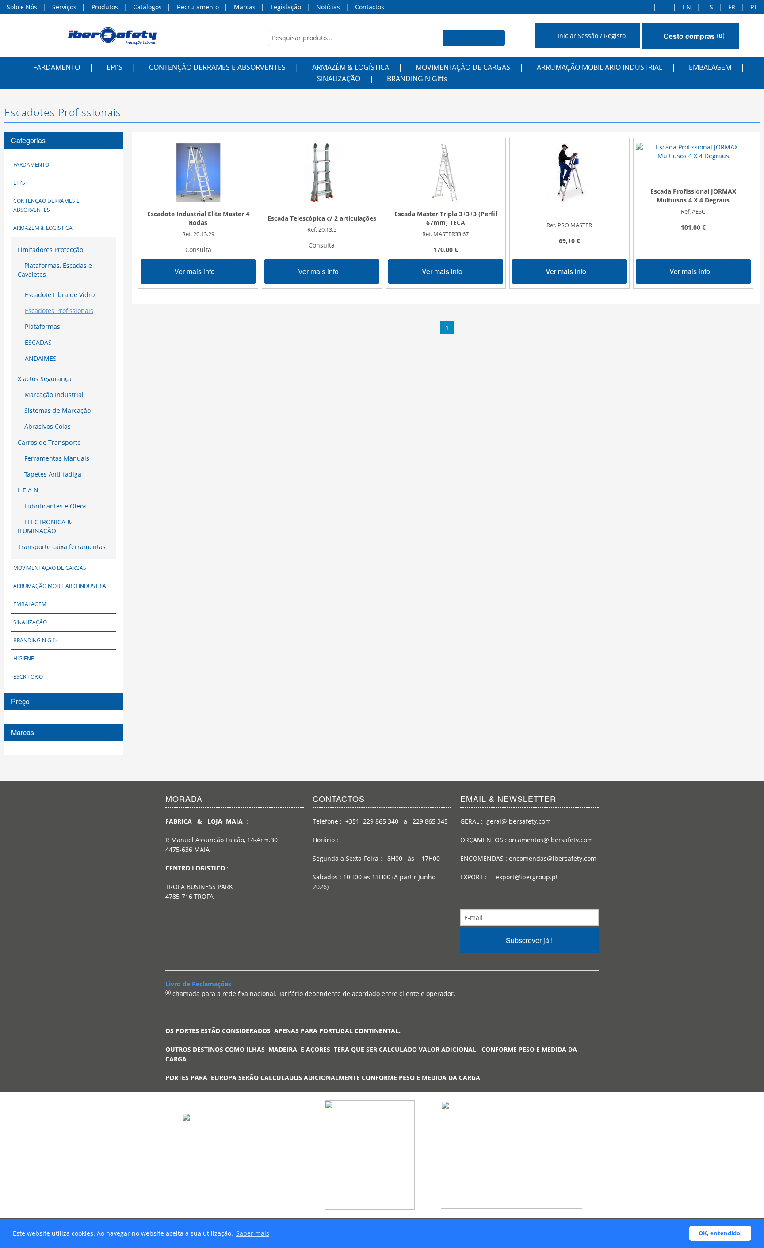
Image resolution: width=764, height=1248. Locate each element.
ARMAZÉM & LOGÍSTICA (350, 67)
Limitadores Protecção (50, 249)
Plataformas (42, 326)
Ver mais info (195, 271)
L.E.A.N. (29, 490)
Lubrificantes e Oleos (55, 506)
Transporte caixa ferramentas (62, 546)
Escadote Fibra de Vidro (60, 294)
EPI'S (114, 67)
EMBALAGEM (710, 67)
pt (753, 7)
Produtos (105, 7)
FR (731, 7)
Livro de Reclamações (198, 984)
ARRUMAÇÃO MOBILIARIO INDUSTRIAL (599, 67)
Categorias (28, 140)
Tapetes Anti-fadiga (52, 474)
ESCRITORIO (28, 676)
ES (709, 7)
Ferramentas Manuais (56, 458)
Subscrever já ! (529, 940)
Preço (20, 701)
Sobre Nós (22, 7)
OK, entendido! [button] (720, 1233)
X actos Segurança (45, 378)
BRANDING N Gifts (417, 78)
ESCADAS (38, 342)
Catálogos (147, 7)
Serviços (64, 7)
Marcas (245, 7)
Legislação (286, 7)
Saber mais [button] (252, 1233)
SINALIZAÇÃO (338, 78)
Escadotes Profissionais (59, 310)
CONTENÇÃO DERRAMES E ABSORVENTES (217, 67)
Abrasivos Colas (47, 426)
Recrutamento (198, 7)
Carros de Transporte (49, 442)
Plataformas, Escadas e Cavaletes (55, 270)
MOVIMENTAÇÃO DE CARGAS (463, 67)
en (687, 7)
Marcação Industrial (53, 394)
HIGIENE (23, 658)
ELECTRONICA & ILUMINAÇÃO (45, 526)
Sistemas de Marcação (57, 410)
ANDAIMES (41, 358)
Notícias (328, 7)
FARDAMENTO (56, 67)
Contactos (369, 7)
